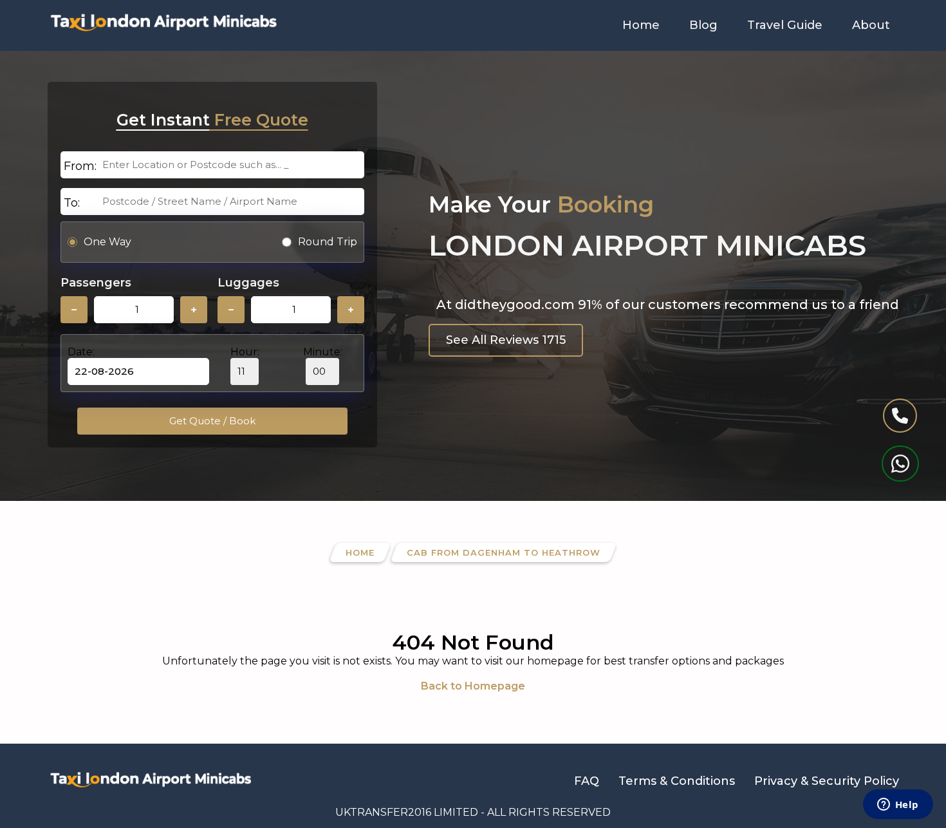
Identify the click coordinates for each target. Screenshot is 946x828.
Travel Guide (784, 25)
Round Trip (327, 242)
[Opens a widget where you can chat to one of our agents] (897, 805)
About (871, 25)
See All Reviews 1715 (506, 340)
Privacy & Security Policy (826, 781)
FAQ (586, 781)
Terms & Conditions (676, 781)
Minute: (322, 352)
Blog (703, 25)
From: (80, 166)
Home (641, 25)
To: (72, 203)
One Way (107, 242)
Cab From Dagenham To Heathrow (503, 552)
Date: (81, 352)
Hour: (244, 352)
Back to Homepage (473, 686)
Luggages (248, 283)
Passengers (95, 283)
